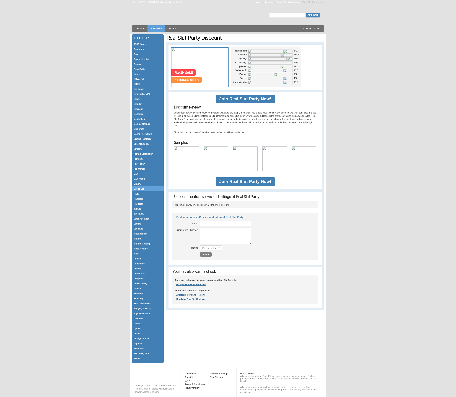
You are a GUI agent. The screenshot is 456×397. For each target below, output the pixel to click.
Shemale (138, 293)
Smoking (138, 298)
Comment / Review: (188, 229)
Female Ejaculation (143, 154)
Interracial (139, 214)
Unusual (138, 323)
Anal (136, 54)
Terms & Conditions (195, 384)
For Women (139, 169)
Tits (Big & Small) (142, 308)
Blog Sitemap (216, 377)
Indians (137, 209)
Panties (137, 258)
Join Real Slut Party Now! (245, 98)
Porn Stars (139, 273)
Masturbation (140, 234)
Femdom (138, 159)
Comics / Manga (142, 124)
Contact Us (311, 28)
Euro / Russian (141, 144)
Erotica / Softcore (142, 139)
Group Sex (139, 189)
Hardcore (138, 204)
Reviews (269, 2)
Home (258, 2)
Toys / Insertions (142, 313)
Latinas (137, 224)
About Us (189, 377)
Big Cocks (139, 89)
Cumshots (139, 129)
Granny (137, 184)
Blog (172, 28)
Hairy (136, 194)
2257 (187, 381)
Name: (195, 223)
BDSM (137, 84)
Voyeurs (138, 343)
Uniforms (138, 318)
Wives (137, 358)
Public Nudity (140, 283)
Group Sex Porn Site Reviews (191, 284)
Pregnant (138, 278)
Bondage (138, 114)
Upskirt (137, 328)
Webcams (139, 348)
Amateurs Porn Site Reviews (191, 295)
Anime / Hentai (141, 59)
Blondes (138, 104)
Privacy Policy (192, 388)
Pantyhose (139, 263)
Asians (137, 64)
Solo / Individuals (142, 303)
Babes (137, 74)
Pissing (137, 268)
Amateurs (139, 49)
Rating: (195, 247)
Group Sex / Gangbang (288, 2)
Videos (137, 333)
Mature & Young (142, 244)
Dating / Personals (143, 134)
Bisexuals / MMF (142, 94)
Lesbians (138, 229)
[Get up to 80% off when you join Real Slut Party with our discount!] (199, 86)
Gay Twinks (139, 179)
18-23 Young (140, 44)
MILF (136, 253)
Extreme (138, 149)
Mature (137, 239)
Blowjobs (138, 109)
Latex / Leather (141, 219)
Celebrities (139, 119)
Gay (136, 174)
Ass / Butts (139, 69)
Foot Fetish (139, 164)
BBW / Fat (139, 79)
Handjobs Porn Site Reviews (190, 299)
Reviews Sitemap (218, 373)
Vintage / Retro (141, 338)
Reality (137, 288)
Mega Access (141, 249)
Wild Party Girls (141, 353)
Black (137, 99)
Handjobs (138, 199)
